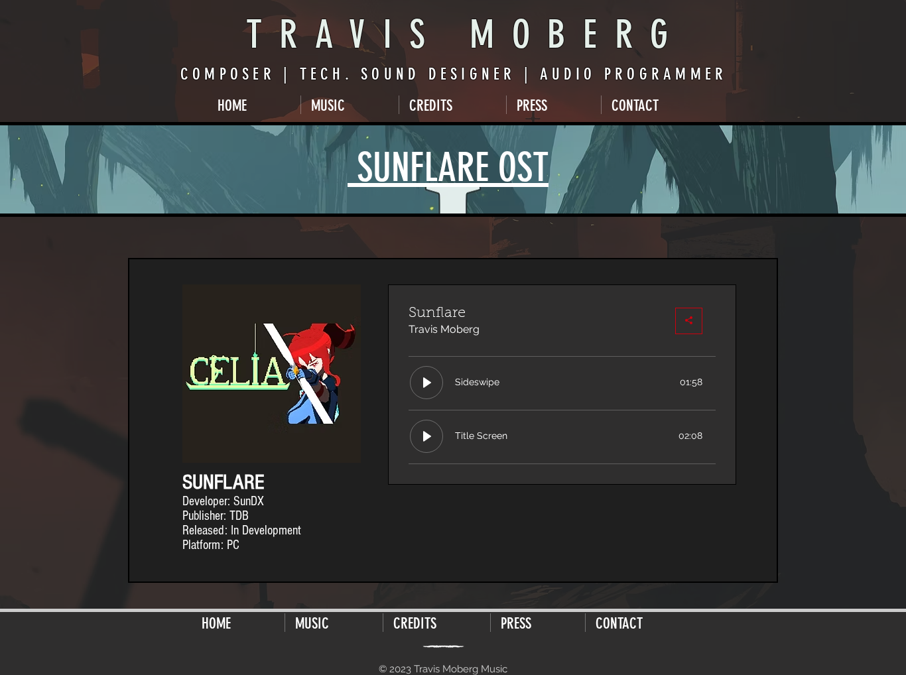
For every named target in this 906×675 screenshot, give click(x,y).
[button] (350, 104)
